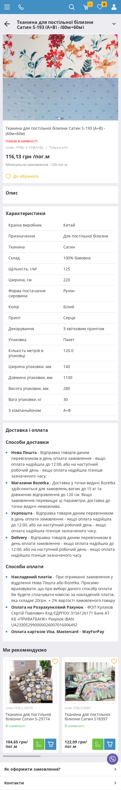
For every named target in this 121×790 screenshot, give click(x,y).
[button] (59, 118)
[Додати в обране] (55, 661)
